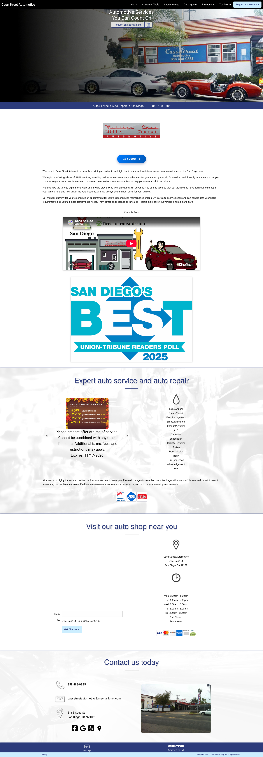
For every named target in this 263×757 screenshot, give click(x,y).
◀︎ (46, 436)
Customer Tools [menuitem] (150, 4)
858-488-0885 (161, 106)
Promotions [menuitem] (208, 4)
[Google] (83, 728)
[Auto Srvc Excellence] (132, 496)
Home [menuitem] (134, 4)
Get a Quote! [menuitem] (190, 4)
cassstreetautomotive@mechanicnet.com (94, 698)
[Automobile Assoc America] (121, 496)
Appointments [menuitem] (171, 4)
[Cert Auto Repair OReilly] (142, 496)
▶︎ (127, 436)
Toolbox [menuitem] (223, 4)
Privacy (44, 754)
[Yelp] (91, 728)
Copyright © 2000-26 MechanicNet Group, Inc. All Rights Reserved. (218, 754)
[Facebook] (75, 728)
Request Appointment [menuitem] (247, 4)
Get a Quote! (129, 158)
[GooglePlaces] (99, 728)
